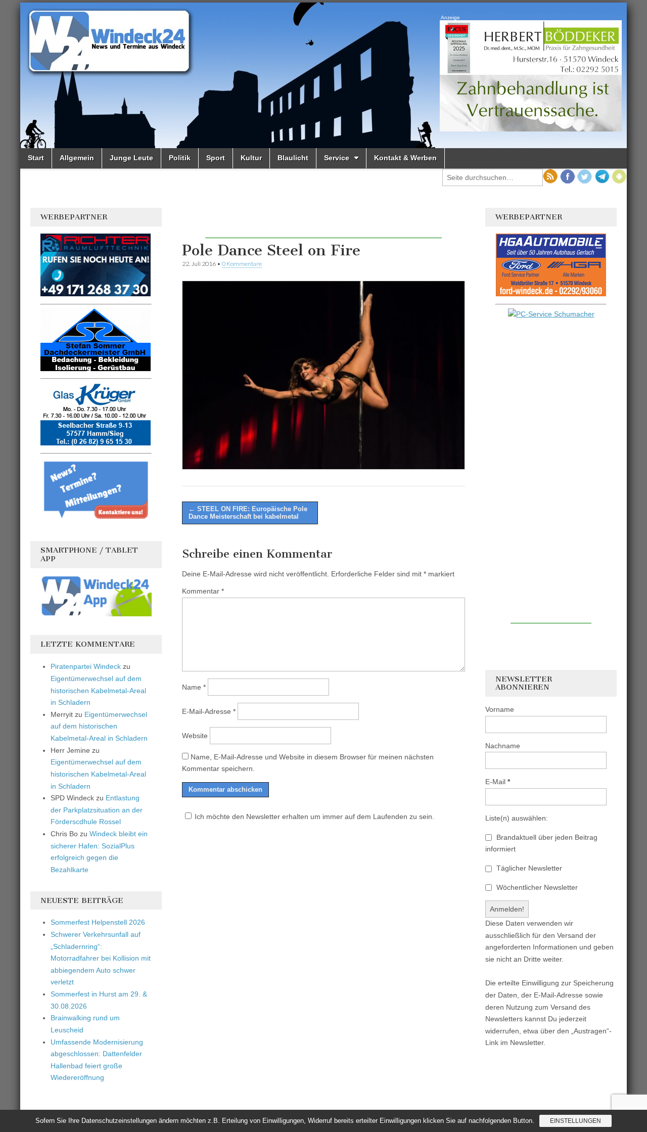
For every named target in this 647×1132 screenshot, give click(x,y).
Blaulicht (293, 158)
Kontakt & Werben (405, 158)
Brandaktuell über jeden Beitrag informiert (541, 843)
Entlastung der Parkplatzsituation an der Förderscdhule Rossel (97, 810)
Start (36, 158)
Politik (180, 158)
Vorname (499, 709)
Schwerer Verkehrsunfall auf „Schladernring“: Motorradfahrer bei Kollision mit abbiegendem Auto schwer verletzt (101, 958)
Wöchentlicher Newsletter (536, 887)
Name (194, 687)
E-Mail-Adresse (209, 711)
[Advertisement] (323, 223)
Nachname (502, 746)
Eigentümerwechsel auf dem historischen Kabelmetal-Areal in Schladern (98, 690)
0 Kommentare (242, 263)
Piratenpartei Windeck (86, 666)
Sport (215, 158)
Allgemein (77, 158)
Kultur (251, 158)
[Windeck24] (323, 75)
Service (336, 158)
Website (195, 736)
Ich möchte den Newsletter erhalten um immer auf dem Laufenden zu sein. (314, 816)
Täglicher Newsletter (528, 868)
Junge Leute (131, 158)
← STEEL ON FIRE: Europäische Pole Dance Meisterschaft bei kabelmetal (248, 513)
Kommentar (203, 591)
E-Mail (497, 782)
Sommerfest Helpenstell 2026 (98, 922)
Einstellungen (575, 1120)
